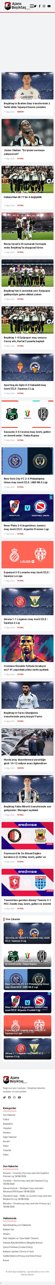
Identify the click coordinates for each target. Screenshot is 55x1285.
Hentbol (7, 1132)
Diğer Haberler (10, 1137)
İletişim (6, 1234)
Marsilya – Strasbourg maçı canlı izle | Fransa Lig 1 (27, 1203)
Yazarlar (7, 1150)
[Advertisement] (27, 41)
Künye (6, 1260)
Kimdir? (6, 1141)
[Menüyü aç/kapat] (32, 6)
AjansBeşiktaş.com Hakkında (17, 1225)
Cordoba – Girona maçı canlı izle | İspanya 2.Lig (25, 1180)
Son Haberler (9, 1115)
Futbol (6, 1119)
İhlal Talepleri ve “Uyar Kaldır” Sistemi (20, 1238)
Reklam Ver (8, 1229)
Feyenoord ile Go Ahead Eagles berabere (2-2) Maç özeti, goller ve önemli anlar (25, 857)
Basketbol (8, 1124)
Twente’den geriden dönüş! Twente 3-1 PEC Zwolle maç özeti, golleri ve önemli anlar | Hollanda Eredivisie (27, 904)
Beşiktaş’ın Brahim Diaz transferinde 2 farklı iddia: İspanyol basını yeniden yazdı (27, 107)
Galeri (6, 1154)
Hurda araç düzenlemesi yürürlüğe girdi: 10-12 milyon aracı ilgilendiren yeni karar (25, 763)
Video (6, 1146)
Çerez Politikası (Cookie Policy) (18, 1247)
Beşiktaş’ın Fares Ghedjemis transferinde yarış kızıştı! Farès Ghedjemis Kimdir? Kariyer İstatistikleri (27, 716)
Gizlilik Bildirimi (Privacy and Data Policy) (22, 1256)
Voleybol (7, 1128)
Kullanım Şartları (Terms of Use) (18, 1251)
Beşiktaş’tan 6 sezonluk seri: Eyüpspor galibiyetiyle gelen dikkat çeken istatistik (27, 294)
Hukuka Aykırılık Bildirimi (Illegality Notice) (22, 1243)
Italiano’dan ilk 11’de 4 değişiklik (23, 197)
